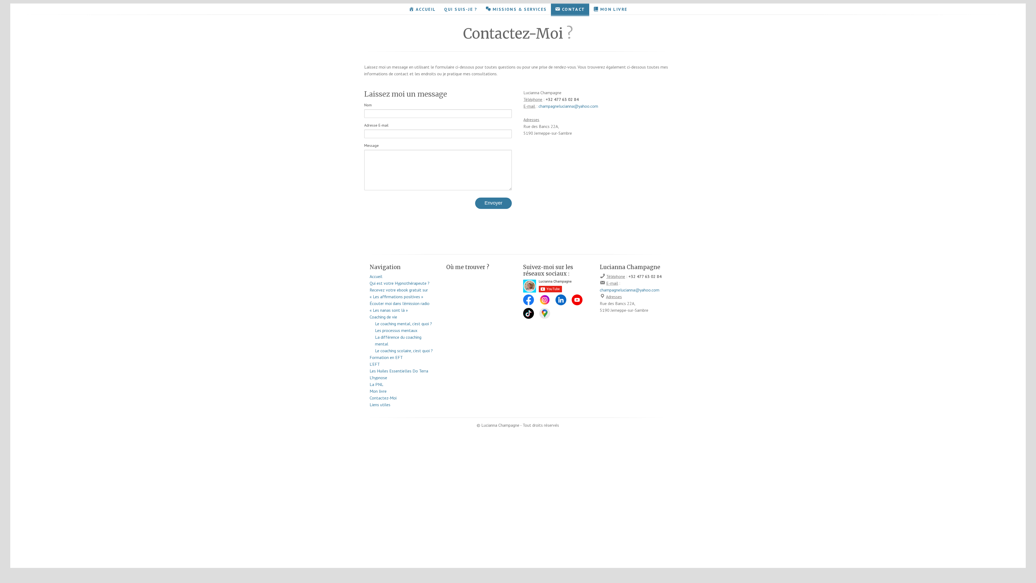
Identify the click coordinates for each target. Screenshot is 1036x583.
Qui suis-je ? (461, 9)
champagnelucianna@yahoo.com (568, 106)
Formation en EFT (386, 357)
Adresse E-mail (376, 125)
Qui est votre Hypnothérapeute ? (400, 283)
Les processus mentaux (396, 330)
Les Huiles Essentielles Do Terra (399, 371)
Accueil (376, 276)
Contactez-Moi (383, 398)
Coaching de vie (383, 317)
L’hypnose (378, 377)
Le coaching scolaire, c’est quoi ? (404, 350)
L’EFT (375, 364)
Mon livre (378, 391)
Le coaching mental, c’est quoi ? (403, 323)
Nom (368, 105)
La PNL (376, 384)
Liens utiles (380, 404)
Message (371, 145)
